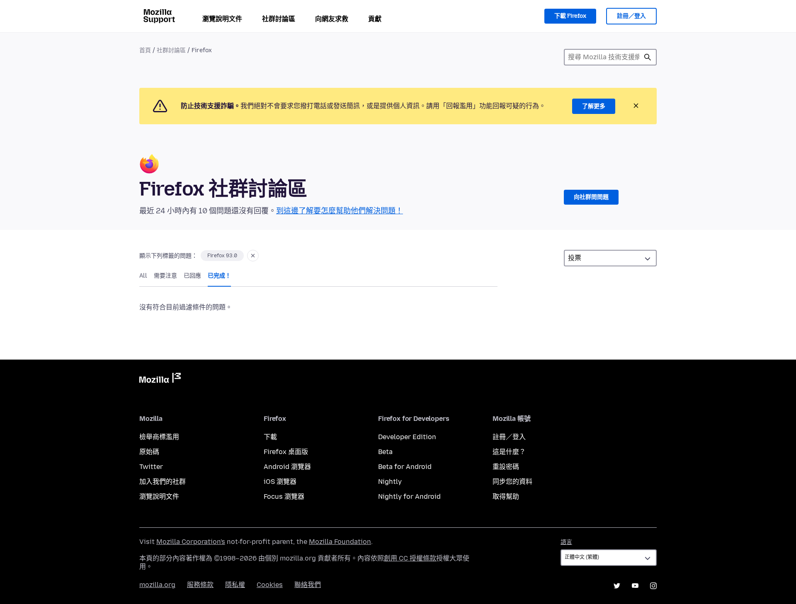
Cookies (270, 585)
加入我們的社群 (162, 482)
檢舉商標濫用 (159, 437)
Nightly (390, 482)
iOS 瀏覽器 (280, 482)
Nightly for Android (409, 496)
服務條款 (200, 585)
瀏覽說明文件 (222, 19)
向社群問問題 (591, 197)
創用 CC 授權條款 (410, 558)
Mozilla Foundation (340, 542)
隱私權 (235, 585)
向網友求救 (331, 19)
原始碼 (149, 452)
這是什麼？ (509, 452)
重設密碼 (506, 467)
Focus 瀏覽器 (284, 496)
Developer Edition (407, 437)
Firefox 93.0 (222, 256)
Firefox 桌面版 (286, 452)
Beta (385, 452)
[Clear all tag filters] (253, 255)
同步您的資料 (512, 482)
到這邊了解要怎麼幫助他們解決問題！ (339, 210)
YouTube (635, 585)
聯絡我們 (307, 585)
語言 (566, 542)
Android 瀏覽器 (287, 467)
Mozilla (160, 379)
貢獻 (374, 19)
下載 (270, 437)
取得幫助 (506, 496)
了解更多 (593, 106)
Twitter (151, 467)
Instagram (653, 585)
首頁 (145, 50)
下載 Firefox (570, 15)
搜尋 (647, 57)
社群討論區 (278, 19)
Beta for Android (405, 467)
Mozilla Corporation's (190, 542)
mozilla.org (157, 585)
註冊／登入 (631, 15)
